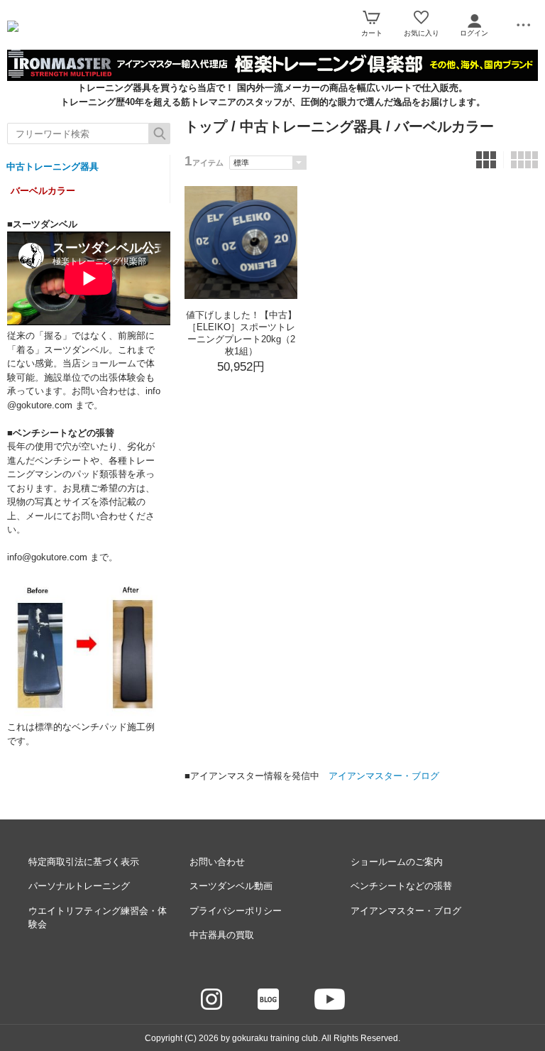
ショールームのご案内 (397, 861)
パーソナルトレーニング (79, 886)
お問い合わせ (217, 861)
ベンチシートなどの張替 (401, 886)
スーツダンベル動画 (230, 886)
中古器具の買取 (221, 935)
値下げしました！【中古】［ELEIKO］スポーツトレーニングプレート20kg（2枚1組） (241, 333)
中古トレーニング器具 (52, 166)
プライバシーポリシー (235, 910)
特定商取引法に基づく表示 (83, 861)
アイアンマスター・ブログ (384, 775)
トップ (206, 126)
